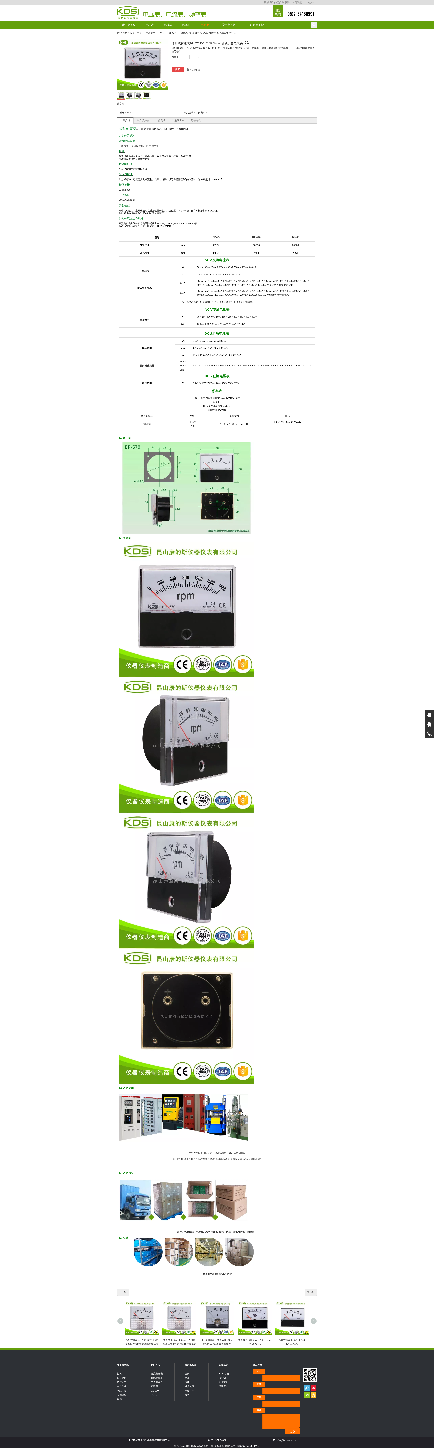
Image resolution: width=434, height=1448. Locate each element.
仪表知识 (223, 1378)
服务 (187, 1395)
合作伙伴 (121, 1386)
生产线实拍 (143, 120)
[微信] (307, 1395)
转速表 (147, 129)
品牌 (187, 1373)
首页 (119, 1373)
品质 (187, 1378)
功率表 (154, 1386)
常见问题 (297, 2)
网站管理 (230, 1446)
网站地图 (121, 1391)
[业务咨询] (429, 734)
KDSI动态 (224, 1373)
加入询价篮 (195, 69)
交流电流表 (157, 1382)
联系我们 (287, 2)
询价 (177, 69)
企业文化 (223, 1382)
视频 (266, 2)
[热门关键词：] (314, 25)
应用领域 (121, 1395)
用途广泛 (189, 1391)
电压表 (139, 129)
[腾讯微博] (307, 1387)
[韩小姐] (429, 724)
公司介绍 (121, 1378)
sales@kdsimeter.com (287, 1440)
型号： (123, 112)
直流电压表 (157, 1378)
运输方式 (196, 120)
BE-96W (155, 1391)
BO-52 (154, 1395)
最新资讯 (223, 1386)
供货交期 (189, 1386)
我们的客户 (178, 120)
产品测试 (160, 120)
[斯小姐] (429, 714)
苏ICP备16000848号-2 (248, 1446)
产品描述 (125, 120)
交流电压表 (157, 1373)
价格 (187, 1382)
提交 (292, 1431)
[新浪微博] (313, 1387)
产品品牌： (190, 112)
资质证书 (121, 1382)
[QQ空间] (313, 1395)
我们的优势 (275, 2)
